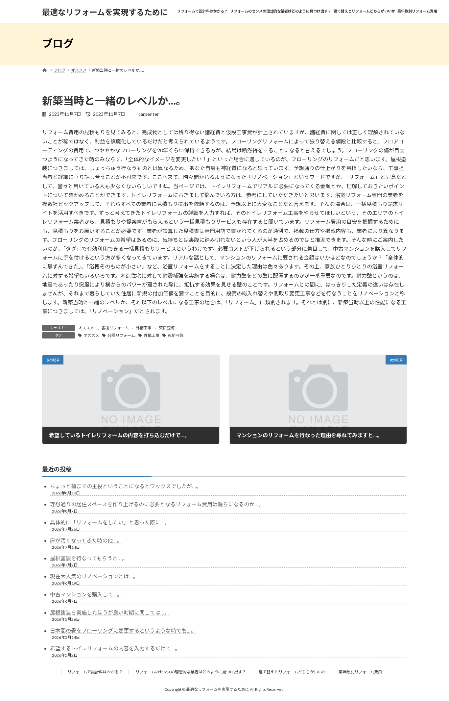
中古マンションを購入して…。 (86, 594)
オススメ (86, 327)
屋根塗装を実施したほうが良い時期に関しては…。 (110, 612)
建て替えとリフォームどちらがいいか (292, 671)
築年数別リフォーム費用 (360, 671)
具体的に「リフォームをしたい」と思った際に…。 (110, 522)
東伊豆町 (167, 327)
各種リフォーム (115, 327)
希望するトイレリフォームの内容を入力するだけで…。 (115, 648)
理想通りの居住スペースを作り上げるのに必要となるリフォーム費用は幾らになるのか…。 (157, 504)
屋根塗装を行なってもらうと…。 (88, 558)
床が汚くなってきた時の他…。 (86, 540)
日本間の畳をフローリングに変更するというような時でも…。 (123, 630)
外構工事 (144, 327)
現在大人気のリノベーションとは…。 (94, 576)
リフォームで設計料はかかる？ (95, 671)
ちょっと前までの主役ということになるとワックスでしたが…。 (125, 486)
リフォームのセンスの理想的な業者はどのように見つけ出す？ (190, 671)
